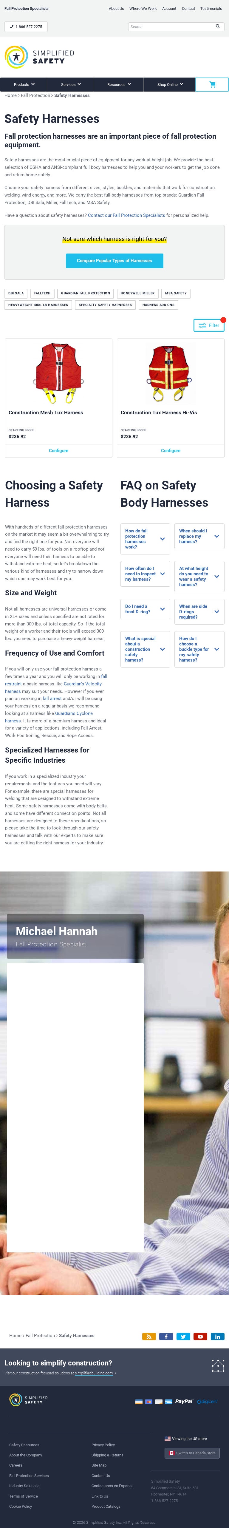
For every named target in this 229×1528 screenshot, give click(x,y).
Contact (188, 8)
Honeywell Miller (138, 293)
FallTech (42, 293)
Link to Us (100, 1496)
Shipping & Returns (107, 1455)
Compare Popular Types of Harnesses (114, 260)
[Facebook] (166, 1336)
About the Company (25, 1455)
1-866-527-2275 (28, 26)
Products (22, 84)
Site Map (99, 1465)
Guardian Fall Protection (85, 293)
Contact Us (101, 1475)
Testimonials (211, 8)
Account (169, 8)
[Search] (217, 27)
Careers (15, 1465)
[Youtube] (200, 1336)
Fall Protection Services (29, 1475)
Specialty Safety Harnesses (105, 305)
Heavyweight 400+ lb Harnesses (38, 305)
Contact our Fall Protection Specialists (126, 215)
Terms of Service (23, 1496)
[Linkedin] (218, 1336)
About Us (116, 8)
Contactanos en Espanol (112, 1486)
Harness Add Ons (159, 305)
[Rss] (149, 1336)
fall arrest (52, 698)
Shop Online (168, 84)
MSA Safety (176, 293)
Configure (58, 450)
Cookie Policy (20, 1506)
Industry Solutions (24, 1486)
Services (69, 84)
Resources (116, 84)
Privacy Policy (103, 1445)
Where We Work (143, 8)
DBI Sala (16, 293)
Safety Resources (24, 1445)
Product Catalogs (106, 1506)
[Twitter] (183, 1336)
